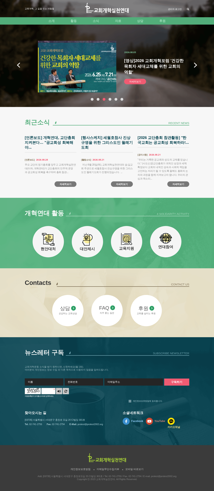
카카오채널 (174, 427)
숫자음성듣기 (59, 391)
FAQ (104, 308)
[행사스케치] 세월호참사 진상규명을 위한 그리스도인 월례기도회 (107, 142)
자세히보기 (127, 81)
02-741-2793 (115, 476)
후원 (162, 21)
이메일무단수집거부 (108, 469)
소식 (96, 21)
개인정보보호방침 (141, 401)
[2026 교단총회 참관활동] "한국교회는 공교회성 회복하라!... (163, 140)
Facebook (137, 421)
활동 (73, 21)
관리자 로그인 (175, 9)
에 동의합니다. (148, 401)
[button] (92, 99)
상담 (140, 21)
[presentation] (18, 65)
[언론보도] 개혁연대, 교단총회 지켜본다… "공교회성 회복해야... (50, 142)
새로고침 (66, 391)
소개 (51, 21)
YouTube (159, 421)
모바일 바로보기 (134, 469)
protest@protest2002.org (163, 476)
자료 (118, 21)
